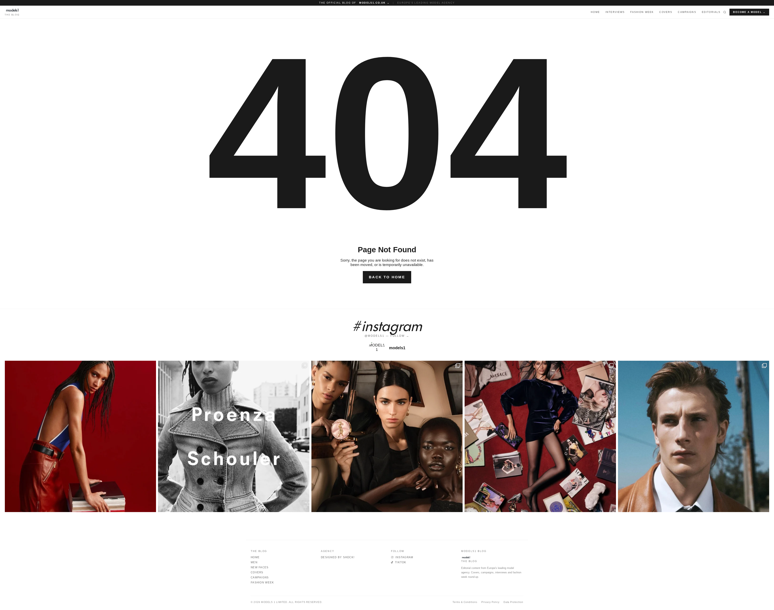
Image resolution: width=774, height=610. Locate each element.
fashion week (642, 12)
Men (254, 562)
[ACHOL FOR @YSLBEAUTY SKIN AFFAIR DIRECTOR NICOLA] (387, 436)
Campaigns (687, 12)
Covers (665, 12)
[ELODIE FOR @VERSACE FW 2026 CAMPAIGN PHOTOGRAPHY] (80, 436)
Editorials (711, 12)
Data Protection (513, 602)
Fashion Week (262, 582)
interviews (615, 12)
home (595, 12)
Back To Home (387, 277)
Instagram (404, 557)
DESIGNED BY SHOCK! (338, 557)
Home (255, 557)
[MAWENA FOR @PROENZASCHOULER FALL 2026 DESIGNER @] (233, 436)
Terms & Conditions (465, 602)
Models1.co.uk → (374, 2)
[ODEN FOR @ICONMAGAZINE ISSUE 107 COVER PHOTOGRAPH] (693, 436)
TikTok (400, 562)
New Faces (260, 567)
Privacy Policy (490, 602)
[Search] (724, 12)
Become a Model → (749, 12)
